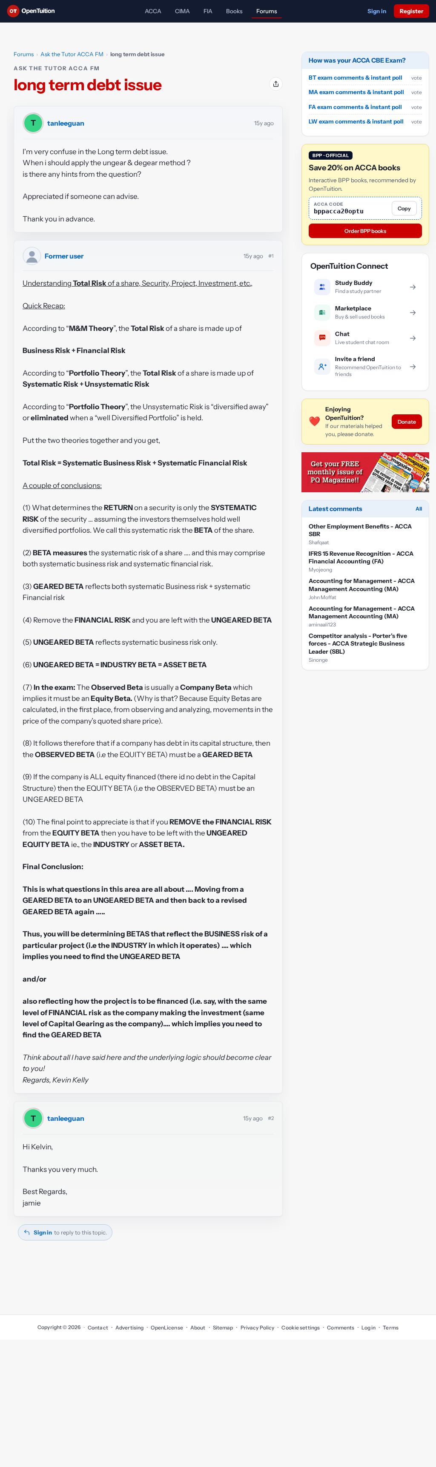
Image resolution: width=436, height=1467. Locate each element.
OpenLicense (167, 1327)
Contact (98, 1327)
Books (234, 11)
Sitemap (223, 1327)
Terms (391, 1327)
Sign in (376, 11)
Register (411, 11)
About (198, 1327)
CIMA (182, 11)
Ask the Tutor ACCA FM (71, 54)
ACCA (153, 11)
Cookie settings (300, 1327)
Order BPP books (365, 231)
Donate (407, 422)
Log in (368, 1327)
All (419, 508)
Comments (340, 1327)
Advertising (129, 1327)
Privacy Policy (257, 1327)
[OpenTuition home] (33, 11)
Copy (404, 208)
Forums (266, 11)
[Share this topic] (276, 84)
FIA (208, 11)
